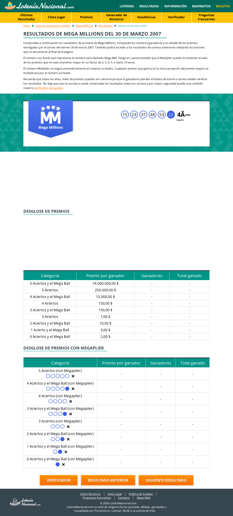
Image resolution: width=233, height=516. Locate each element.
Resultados (149, 6)
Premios (86, 17)
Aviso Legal (115, 494)
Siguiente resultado (166, 480)
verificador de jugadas (48, 88)
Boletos (223, 6)
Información (175, 6)
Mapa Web (143, 498)
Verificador (176, 17)
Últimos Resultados (26, 17)
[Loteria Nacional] (39, 9)
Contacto (124, 498)
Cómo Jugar (56, 17)
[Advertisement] (116, 181)
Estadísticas (146, 17)
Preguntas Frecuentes (206, 17)
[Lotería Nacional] (25, 505)
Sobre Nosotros (90, 494)
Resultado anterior (108, 480)
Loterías (127, 6)
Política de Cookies (141, 494)
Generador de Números (116, 17)
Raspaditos (201, 6)
